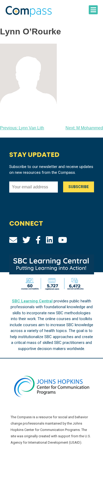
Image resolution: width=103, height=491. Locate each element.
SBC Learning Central (32, 301)
